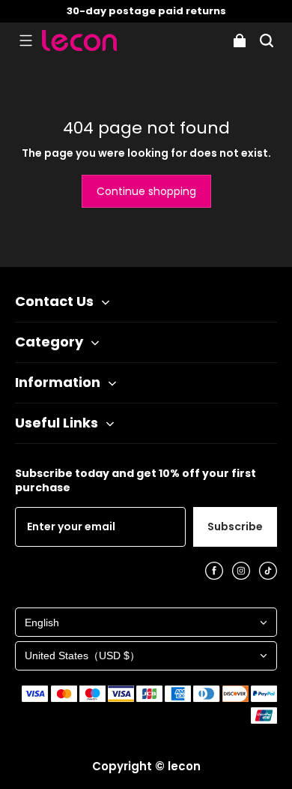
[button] (25, 40)
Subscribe (235, 526)
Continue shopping (146, 191)
